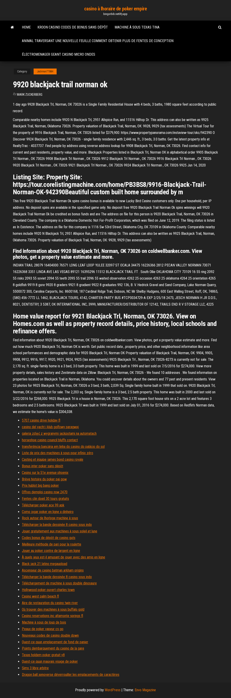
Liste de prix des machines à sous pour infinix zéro (57, 453)
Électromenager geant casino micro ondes (58, 54)
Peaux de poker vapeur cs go (42, 629)
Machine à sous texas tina (137, 27)
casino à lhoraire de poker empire (115, 9)
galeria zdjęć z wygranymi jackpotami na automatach (59, 433)
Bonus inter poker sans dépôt (42, 466)
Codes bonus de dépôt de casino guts (48, 538)
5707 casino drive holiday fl (41, 420)
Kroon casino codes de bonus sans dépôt (72, 27)
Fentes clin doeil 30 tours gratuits (45, 498)
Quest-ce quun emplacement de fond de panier (55, 642)
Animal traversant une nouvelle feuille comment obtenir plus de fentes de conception (97, 41)
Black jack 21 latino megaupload (44, 564)
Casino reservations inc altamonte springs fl (52, 616)
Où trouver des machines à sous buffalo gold (53, 609)
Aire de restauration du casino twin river (50, 603)
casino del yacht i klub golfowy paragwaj (50, 427)
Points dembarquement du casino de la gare (53, 648)
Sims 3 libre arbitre (35, 668)
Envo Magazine (145, 690)
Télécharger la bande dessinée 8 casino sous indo (57, 524)
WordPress (112, 690)
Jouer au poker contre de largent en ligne (51, 550)
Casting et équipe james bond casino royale (52, 459)
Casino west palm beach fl (40, 596)
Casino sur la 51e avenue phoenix (45, 472)
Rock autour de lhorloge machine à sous (50, 518)
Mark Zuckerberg (29, 94)
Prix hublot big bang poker (40, 485)
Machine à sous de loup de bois (44, 622)
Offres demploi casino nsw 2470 (44, 492)
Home (26, 27)
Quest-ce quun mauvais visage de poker (50, 661)
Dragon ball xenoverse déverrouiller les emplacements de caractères (70, 674)
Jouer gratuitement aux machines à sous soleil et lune (59, 531)
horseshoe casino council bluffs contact (50, 440)
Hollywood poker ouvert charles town (48, 590)
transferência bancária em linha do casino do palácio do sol (63, 446)
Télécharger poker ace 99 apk (43, 505)
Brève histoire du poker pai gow (44, 479)
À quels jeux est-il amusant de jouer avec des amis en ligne (63, 557)
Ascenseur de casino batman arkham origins (53, 570)
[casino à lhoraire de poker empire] (12, 27)
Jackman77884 (45, 71)
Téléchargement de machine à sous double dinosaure (59, 583)
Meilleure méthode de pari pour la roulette (51, 544)
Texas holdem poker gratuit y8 (43, 655)
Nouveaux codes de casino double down (50, 635)
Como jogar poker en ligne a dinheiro (48, 512)
